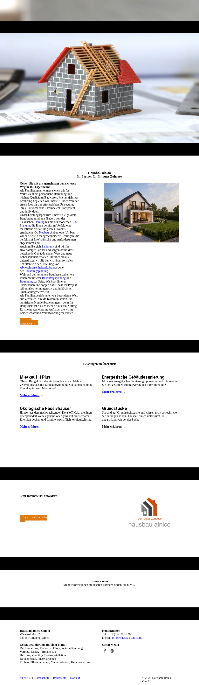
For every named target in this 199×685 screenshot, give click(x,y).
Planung (39, 222)
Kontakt (75, 677)
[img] (100, 10)
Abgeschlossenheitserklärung (38, 267)
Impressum (59, 677)
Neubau (44, 232)
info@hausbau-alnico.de (127, 637)
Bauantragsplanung (36, 271)
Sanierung (48, 246)
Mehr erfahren (29, 395)
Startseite (25, 677)
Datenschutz (41, 677)
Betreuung (26, 281)
